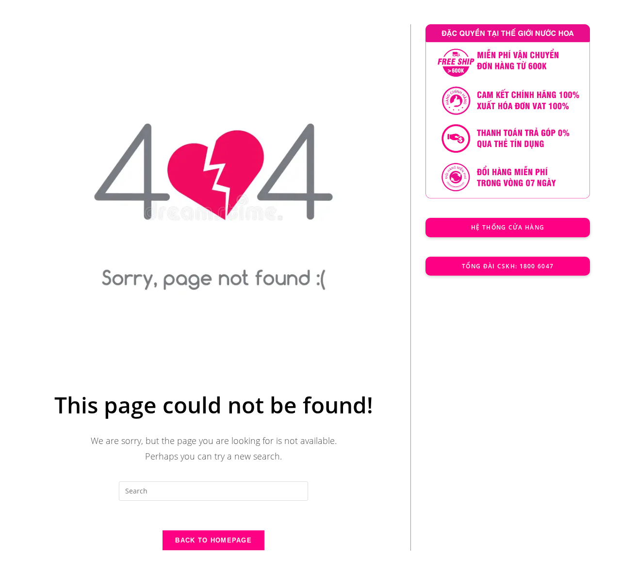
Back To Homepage (213, 540)
